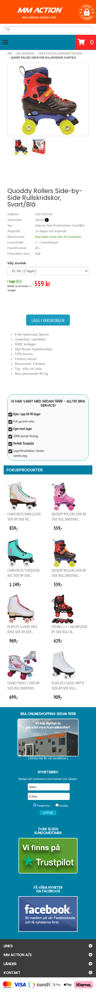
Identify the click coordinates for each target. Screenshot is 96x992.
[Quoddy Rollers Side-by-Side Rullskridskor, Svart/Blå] (48, 99)
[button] (87, 12)
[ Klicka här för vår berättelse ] (48, 758)
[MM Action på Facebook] (48, 914)
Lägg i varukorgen (48, 320)
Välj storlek (16, 263)
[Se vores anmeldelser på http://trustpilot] (48, 855)
